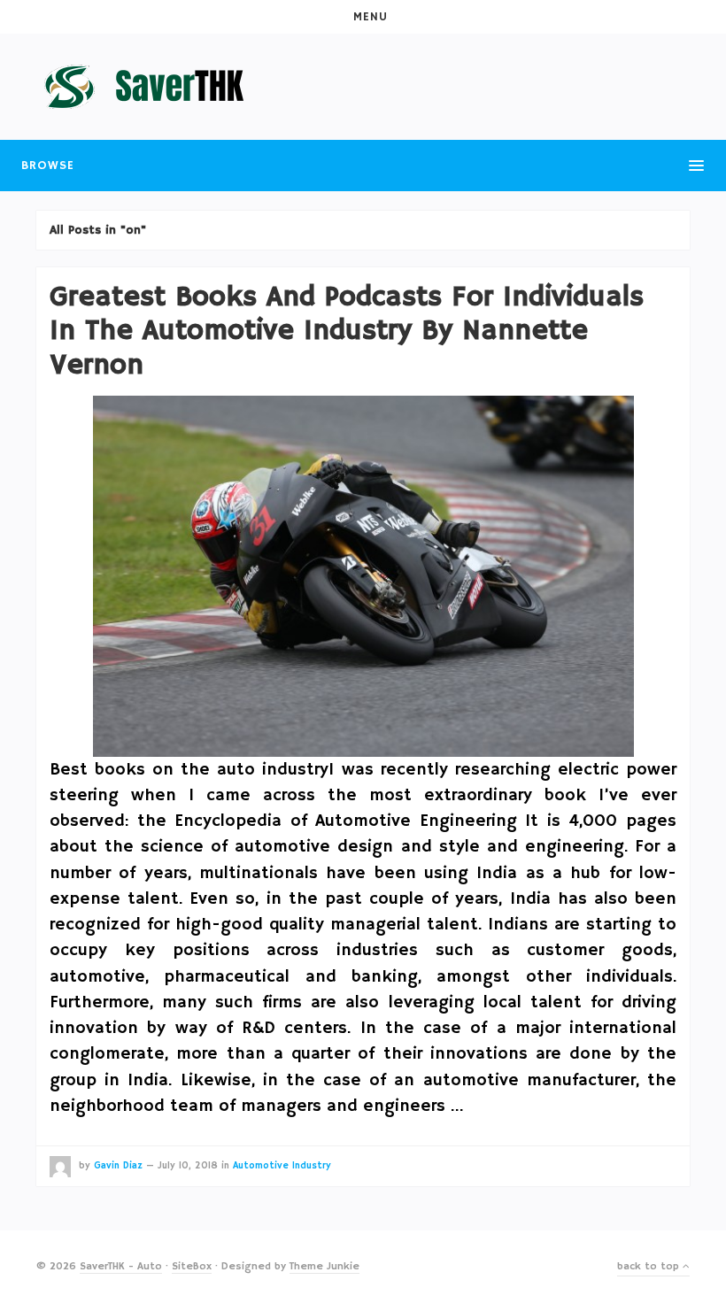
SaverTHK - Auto (121, 1266)
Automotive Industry (282, 1166)
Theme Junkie (324, 1266)
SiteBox (192, 1266)
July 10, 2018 (188, 1166)
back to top (650, 1266)
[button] (363, 16)
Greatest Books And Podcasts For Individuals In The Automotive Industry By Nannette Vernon (347, 331)
